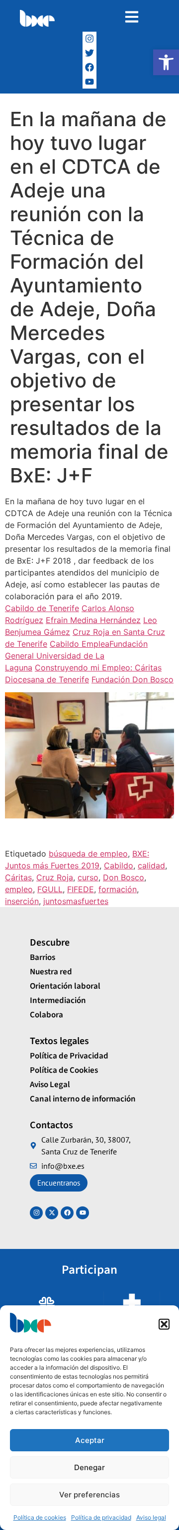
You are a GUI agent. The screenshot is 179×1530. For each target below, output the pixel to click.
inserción (22, 901)
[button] (166, 62)
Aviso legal (151, 1517)
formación (117, 889)
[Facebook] (90, 67)
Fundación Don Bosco (132, 679)
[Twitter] (90, 53)
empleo (19, 889)
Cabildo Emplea (79, 644)
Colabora (46, 1015)
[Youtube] (82, 1212)
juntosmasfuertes (75, 901)
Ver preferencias (89, 1494)
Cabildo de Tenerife (42, 608)
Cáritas (18, 877)
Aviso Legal (50, 1085)
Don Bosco (123, 877)
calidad (151, 865)
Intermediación (58, 1000)
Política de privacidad (101, 1517)
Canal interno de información (83, 1099)
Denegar (89, 1467)
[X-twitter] (51, 1212)
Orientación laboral (65, 986)
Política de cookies (39, 1517)
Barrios (42, 957)
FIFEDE (80, 889)
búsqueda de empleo (88, 854)
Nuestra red (51, 972)
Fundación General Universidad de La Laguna (76, 655)
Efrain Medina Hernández (93, 620)
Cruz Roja (54, 877)
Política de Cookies (64, 1070)
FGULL (50, 889)
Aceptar (89, 1440)
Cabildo (118, 865)
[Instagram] (90, 39)
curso (88, 877)
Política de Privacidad (69, 1056)
